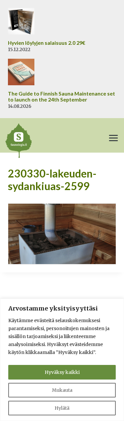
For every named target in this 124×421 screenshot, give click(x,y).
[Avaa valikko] (113, 138)
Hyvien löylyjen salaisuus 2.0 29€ (46, 43)
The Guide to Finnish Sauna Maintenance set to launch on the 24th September (61, 97)
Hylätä (62, 408)
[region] (62, 360)
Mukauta (62, 390)
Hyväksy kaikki (62, 372)
